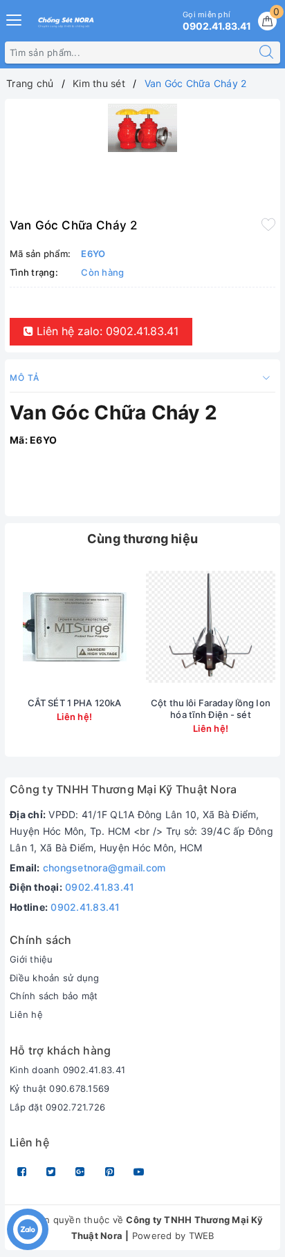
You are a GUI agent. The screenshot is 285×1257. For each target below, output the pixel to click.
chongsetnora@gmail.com (104, 867)
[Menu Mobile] (14, 18)
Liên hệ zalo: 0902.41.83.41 (105, 331)
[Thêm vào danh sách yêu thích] (268, 224)
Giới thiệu (31, 959)
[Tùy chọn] (25, 627)
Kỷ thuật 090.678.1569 (59, 1088)
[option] (142, 128)
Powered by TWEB (173, 1235)
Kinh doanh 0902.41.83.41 (67, 1069)
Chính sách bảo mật (54, 995)
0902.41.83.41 (99, 887)
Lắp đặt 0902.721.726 (57, 1107)
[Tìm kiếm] (266, 52)
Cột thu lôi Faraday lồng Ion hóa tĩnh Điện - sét (210, 708)
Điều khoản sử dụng (55, 977)
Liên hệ (26, 1014)
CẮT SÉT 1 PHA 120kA (74, 702)
